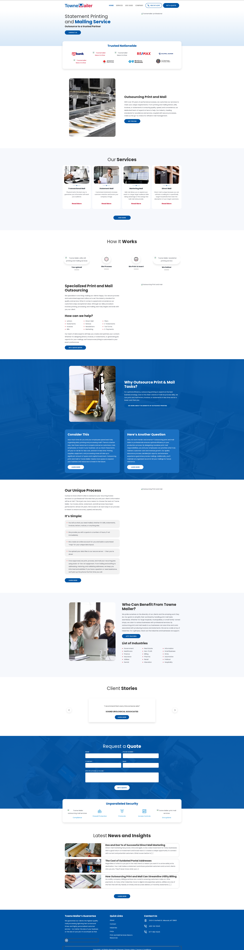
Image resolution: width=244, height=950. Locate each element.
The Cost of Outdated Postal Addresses (128, 860)
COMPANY (89, 761)
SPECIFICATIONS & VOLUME (95, 771)
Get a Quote (122, 788)
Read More (77, 203)
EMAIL (125, 761)
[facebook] (66, 940)
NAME (87, 752)
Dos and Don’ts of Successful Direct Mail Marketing (135, 845)
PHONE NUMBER (128, 752)
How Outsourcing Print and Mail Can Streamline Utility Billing (141, 876)
